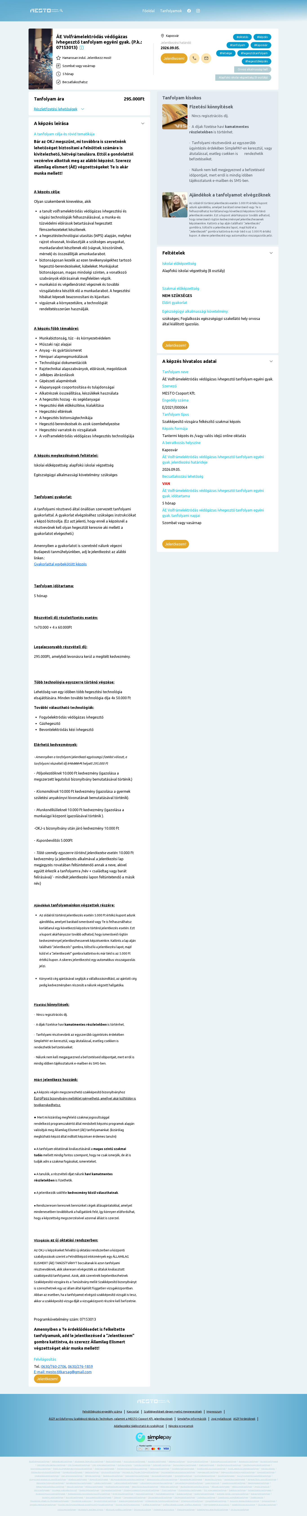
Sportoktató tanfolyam (165, 1494)
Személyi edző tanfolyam (52, 1497)
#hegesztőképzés (256, 61)
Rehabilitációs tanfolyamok (259, 1490)
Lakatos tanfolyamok (103, 1483)
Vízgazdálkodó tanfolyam (215, 1501)
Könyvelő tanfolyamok (98, 1479)
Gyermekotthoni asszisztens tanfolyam (178, 1472)
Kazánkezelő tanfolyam (113, 1476)
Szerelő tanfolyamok (74, 1497)
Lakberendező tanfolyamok (126, 1483)
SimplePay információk (191, 1418)
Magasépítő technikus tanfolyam (50, 1487)
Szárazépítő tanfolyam (260, 1494)
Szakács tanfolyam (184, 1494)
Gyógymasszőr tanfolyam (207, 1472)
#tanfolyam (237, 45)
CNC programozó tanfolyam (103, 1465)
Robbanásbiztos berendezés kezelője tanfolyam (89, 1494)
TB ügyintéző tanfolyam (184, 1497)
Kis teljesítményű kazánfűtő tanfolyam (254, 1476)
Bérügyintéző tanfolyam (197, 1461)
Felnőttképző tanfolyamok (183, 1469)
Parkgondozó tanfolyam (111, 1490)
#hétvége (226, 53)
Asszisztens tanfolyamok (134, 1461)
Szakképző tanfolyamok (204, 1494)
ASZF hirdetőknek (244, 1418)
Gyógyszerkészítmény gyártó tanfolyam (238, 1472)
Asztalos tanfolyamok (157, 1461)
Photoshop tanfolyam (186, 1510)
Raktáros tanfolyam (237, 1490)
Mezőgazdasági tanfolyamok (117, 1487)
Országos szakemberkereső (64, 1490)
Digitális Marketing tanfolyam (43, 1505)
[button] (89, 103)
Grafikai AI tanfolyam (151, 1505)
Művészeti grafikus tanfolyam (118, 1510)
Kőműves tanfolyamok (77, 1479)
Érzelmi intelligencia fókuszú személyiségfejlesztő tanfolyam (85, 1505)
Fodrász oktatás (268, 1469)
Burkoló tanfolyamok (269, 1461)
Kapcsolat (133, 1411)
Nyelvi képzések (261, 1487)
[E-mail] (206, 58)
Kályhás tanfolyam (92, 1476)
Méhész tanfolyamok (94, 1487)
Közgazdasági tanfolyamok (191, 1479)
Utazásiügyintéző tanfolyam (131, 1501)
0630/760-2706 (53, 1366)
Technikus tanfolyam (206, 1497)
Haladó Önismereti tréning (243, 1505)
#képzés (262, 37)
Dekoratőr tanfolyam (162, 1465)
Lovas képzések (212, 1483)
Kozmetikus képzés (213, 1479)
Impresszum (214, 1411)
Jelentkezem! (174, 58)
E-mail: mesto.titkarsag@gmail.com (63, 1372)
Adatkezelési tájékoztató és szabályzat (139, 1425)
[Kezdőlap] (47, 11)
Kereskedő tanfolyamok (161, 1476)
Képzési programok (181, 1425)
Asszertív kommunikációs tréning (244, 1501)
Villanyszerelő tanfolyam (192, 1501)
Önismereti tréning (142, 1510)
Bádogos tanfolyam (177, 1461)
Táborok (117, 1497)
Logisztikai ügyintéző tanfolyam (189, 1483)
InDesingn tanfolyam (67, 1510)
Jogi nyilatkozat (221, 1418)
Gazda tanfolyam (92, 1472)
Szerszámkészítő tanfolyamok (98, 1497)
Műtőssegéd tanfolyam (242, 1487)
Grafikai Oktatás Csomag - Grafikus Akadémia (182, 1505)
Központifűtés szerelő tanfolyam (262, 1479)
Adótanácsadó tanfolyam (62, 1461)
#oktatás (242, 37)
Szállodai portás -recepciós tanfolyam (233, 1494)
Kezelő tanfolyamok (226, 1476)
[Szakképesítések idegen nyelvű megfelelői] (81, 47)
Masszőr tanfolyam (75, 1487)
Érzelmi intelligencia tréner (128, 1505)
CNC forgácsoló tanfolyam (79, 1465)
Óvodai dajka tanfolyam (89, 1490)
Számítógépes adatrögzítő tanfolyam (212, 1510)
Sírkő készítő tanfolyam (123, 1494)
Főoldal (148, 11)
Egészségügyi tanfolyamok (184, 1465)
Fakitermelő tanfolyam (159, 1469)
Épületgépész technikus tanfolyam (132, 1469)
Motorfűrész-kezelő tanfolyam (145, 1487)
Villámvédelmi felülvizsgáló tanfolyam (161, 1501)
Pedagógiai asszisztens (164, 1510)
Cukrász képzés (125, 1465)
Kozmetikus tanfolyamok (234, 1479)
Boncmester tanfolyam (248, 1461)
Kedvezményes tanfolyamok (137, 1476)
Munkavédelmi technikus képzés (194, 1487)
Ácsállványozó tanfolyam (39, 1461)
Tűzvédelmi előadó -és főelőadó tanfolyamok (49, 1501)
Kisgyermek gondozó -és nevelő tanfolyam (47, 1479)
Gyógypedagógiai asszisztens (216, 1505)
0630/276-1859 (80, 1366)
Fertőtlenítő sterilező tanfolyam (211, 1469)
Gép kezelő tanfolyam (110, 1472)
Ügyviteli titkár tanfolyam (105, 1501)
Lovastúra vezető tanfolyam (233, 1483)
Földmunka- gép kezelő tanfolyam (45, 1472)
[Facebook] (189, 11)
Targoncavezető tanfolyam (134, 1497)
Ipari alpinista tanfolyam (71, 1476)
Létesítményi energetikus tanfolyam (156, 1483)
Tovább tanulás (256, 1497)
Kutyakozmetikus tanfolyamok (79, 1483)
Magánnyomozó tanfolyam (258, 1483)
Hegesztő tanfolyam (265, 1472)
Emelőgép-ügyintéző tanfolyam (256, 1465)
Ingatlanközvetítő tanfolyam (47, 1476)
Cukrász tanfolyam (142, 1465)
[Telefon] (194, 58)
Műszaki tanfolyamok (221, 1487)
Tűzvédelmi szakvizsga (81, 1501)
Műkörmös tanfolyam (169, 1487)
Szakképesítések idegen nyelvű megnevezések (173, 1411)
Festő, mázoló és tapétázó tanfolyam (243, 1469)
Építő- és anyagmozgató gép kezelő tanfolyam (72, 1469)
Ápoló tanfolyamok (113, 1461)
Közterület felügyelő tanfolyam (50, 1483)
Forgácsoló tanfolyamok (72, 1472)
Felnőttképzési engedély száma (102, 1411)
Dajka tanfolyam (268, 1501)
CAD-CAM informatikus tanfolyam (51, 1465)
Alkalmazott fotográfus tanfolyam (89, 1461)
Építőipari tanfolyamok (104, 1469)
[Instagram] (198, 11)
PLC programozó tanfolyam (215, 1490)
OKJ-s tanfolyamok (42, 1490)
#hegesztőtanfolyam (254, 53)
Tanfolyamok (171, 11)
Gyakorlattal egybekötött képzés (60, 564)
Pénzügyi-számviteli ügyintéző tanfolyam (141, 1490)
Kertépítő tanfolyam (183, 1476)
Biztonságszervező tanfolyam (223, 1461)
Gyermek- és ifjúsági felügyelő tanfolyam (140, 1472)
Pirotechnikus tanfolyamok (190, 1490)
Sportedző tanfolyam (144, 1494)
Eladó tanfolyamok (206, 1465)
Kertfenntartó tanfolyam (204, 1476)
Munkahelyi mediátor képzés (90, 1510)
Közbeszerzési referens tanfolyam (162, 1479)
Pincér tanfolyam (169, 1490)
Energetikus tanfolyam (41, 1469)
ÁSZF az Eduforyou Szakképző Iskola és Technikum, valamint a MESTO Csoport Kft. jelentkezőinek (111, 1418)
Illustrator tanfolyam (267, 1505)
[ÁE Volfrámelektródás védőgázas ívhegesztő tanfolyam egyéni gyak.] (41, 59)
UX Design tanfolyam (240, 1510)
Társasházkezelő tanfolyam (160, 1497)
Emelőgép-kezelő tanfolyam (229, 1465)
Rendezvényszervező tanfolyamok (50, 1494)
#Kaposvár (261, 45)
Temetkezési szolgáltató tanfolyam (233, 1497)
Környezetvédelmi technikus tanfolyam (127, 1479)
